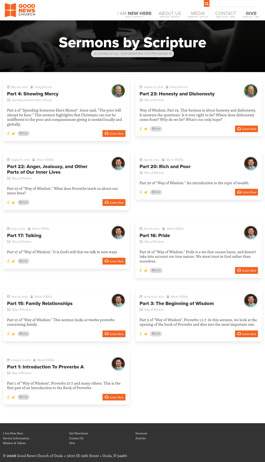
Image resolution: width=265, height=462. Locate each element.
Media (198, 14)
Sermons (141, 433)
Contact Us (76, 438)
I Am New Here (13, 433)
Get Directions (78, 433)
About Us (170, 14)
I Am (134, 14)
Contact (225, 14)
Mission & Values (14, 442)
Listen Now (117, 133)
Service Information (16, 438)
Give (72, 442)
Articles (140, 438)
